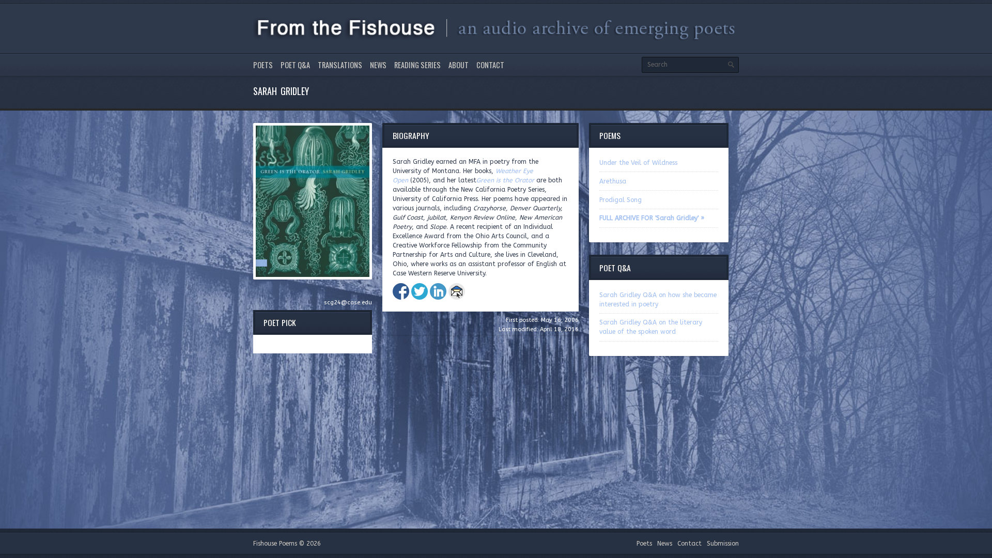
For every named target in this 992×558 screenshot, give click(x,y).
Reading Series (417, 64)
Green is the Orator (505, 180)
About (458, 64)
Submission (723, 543)
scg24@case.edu (348, 302)
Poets (263, 64)
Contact (490, 64)
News (378, 64)
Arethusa (612, 181)
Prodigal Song (620, 200)
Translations (340, 64)
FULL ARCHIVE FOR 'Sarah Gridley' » (651, 218)
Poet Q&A (295, 64)
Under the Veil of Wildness (638, 162)
